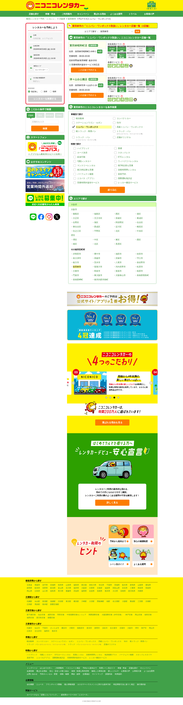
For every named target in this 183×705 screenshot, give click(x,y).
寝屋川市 (98, 267)
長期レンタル (78, 655)
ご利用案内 (67, 14)
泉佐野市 (141, 262)
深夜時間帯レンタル (127, 170)
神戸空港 (128, 615)
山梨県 (140, 585)
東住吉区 (77, 227)
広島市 (29, 631)
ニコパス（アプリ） (86, 178)
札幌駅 (29, 601)
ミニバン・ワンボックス (87, 127)
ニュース (39, 684)
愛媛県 (68, 591)
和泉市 (97, 271)
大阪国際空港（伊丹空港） (112, 615)
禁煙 (120, 148)
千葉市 (45, 628)
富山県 (60, 588)
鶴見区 (140, 227)
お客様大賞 (136, 671)
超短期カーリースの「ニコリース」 (75, 695)
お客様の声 (149, 14)
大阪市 (74, 209)
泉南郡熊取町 (143, 275)
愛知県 (148, 585)
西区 (118, 214)
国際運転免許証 (125, 178)
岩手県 (45, 585)
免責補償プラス (111, 655)
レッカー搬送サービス (128, 183)
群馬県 (132, 585)
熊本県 (107, 591)
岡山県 (29, 591)
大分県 (115, 591)
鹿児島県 (131, 591)
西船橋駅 (100, 601)
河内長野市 (121, 267)
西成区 (97, 227)
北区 (118, 231)
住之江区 (77, 231)
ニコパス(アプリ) (43, 658)
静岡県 (29, 588)
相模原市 (80, 628)
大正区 (76, 218)
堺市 (73, 235)
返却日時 (37, 55)
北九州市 (38, 631)
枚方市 (76, 262)
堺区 (75, 240)
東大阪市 (98, 275)
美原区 (119, 244)
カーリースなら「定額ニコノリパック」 (42, 695)
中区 (96, 240)
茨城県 (117, 585)
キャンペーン (83, 14)
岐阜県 (37, 588)
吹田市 (140, 254)
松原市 (140, 267)
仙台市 (37, 628)
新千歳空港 (31, 615)
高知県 (76, 591)
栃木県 (124, 585)
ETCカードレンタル (63, 655)
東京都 (84, 585)
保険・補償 (64, 674)
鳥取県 (140, 588)
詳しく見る (112, 502)
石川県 (68, 588)
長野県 (45, 588)
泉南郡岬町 (78, 279)
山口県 (45, 591)
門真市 (76, 275)
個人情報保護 (69, 684)
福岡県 (84, 591)
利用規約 (118, 674)
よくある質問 (116, 14)
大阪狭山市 (121, 275)
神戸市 (144, 628)
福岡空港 (30, 618)
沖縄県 (140, 591)
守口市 (140, 258)
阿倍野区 (120, 222)
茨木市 (97, 262)
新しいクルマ (113, 671)
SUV (119, 123)
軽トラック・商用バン (86, 131)
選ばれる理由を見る (112, 422)
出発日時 (36, 46)
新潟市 (89, 628)
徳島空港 (148, 615)
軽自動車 (80, 118)
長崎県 (99, 591)
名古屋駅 (116, 601)
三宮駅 (140, 601)
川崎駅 (84, 601)
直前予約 (122, 174)
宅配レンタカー (84, 161)
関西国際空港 (94, 615)
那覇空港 (51, 618)
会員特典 (30, 671)
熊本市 (54, 631)
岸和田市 (77, 254)
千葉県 (109, 585)
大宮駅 (91, 601)
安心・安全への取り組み (59, 671)
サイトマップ (97, 674)
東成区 (140, 218)
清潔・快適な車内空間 (80, 671)
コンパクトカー (124, 118)
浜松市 (105, 628)
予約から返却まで (90, 668)
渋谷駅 (60, 601)
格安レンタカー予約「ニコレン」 (41, 19)
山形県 (68, 585)
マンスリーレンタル (86, 165)
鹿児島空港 (40, 618)
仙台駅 (37, 601)
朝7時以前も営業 (125, 165)
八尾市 (119, 262)
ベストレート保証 (73, 668)
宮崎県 (123, 591)
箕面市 (119, 271)
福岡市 (46, 631)
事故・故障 (75, 674)
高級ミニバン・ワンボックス (130, 127)
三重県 (132, 588)
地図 (100, 51)
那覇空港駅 (54, 604)
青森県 (37, 585)
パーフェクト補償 (85, 174)
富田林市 (72, 19)
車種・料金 (50, 14)
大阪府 (62, 19)
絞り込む (112, 190)
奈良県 (124, 588)
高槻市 (97, 258)
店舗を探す (34, 14)
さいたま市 (54, 628)
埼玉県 (101, 585)
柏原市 (140, 271)
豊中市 (97, 254)
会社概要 (30, 684)
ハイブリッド (83, 148)
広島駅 (29, 604)
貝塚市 (119, 258)
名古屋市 (113, 628)
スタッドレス (124, 153)
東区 (118, 240)
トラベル (133, 14)
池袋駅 (52, 601)
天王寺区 (98, 218)
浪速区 (119, 218)
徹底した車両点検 (98, 671)
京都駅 (148, 601)
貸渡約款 (108, 674)
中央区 (140, 231)
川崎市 (72, 628)
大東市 (76, 271)
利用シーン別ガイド (107, 668)
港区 (139, 214)
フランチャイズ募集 (54, 684)
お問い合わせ (32, 674)
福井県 (76, 588)
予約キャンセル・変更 (48, 674)
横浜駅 (76, 601)
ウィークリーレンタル (128, 161)
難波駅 (132, 601)
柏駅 (108, 601)
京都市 (122, 628)
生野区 (76, 222)
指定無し (34, 92)
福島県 (76, 585)
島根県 (148, 588)
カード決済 (82, 153)
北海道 (29, 585)
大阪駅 (124, 601)
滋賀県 (107, 588)
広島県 (37, 591)
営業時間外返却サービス (88, 183)
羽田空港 (60, 615)
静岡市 (97, 628)
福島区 (97, 214)
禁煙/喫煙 (31, 88)
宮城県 (52, 585)
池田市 (119, 254)
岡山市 (151, 628)
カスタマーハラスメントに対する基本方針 (94, 684)
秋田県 (60, 585)
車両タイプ (37, 66)
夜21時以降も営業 (85, 170)
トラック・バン (124, 131)
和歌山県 (116, 588)
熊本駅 (45, 604)
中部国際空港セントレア (76, 615)
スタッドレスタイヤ (144, 655)
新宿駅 (45, 601)
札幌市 (29, 628)
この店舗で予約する (87, 70)
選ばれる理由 (100, 14)
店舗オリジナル (124, 137)
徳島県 (52, 591)
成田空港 (51, 615)
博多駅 (37, 604)
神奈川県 (92, 585)
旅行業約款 (141, 684)
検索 (137, 31)
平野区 (97, 231)
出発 (34, 35)
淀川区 (119, 227)
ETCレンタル (124, 157)
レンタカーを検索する (45, 98)
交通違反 (86, 674)
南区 (75, 244)
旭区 (96, 222)
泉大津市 (77, 258)
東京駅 (68, 601)
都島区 (76, 214)
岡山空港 (138, 615)
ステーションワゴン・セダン (89, 123)
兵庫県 (91, 588)
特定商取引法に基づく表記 (123, 684)
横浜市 (64, 628)
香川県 (60, 591)
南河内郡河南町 (101, 279)
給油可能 (81, 157)
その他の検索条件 (39, 78)
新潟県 (52, 588)
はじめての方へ (46, 668)
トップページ (32, 668)
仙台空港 (41, 615)
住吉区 (140, 222)
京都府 (99, 588)
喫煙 (54, 92)
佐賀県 (91, 591)
